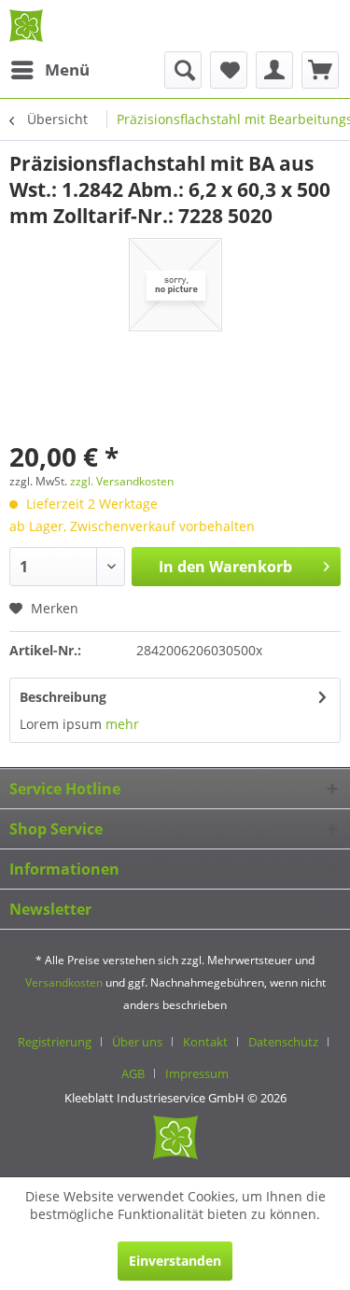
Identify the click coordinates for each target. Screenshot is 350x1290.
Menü (67, 69)
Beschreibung (63, 697)
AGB (133, 1073)
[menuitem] (49, 70)
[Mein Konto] (274, 70)
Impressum (197, 1073)
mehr (122, 724)
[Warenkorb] (320, 70)
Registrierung (54, 1041)
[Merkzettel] (228, 70)
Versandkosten (64, 982)
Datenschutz (283, 1041)
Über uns (137, 1041)
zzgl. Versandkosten (122, 481)
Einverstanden (175, 1260)
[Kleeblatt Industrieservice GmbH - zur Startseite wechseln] (26, 25)
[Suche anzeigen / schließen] (183, 70)
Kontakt (205, 1041)
